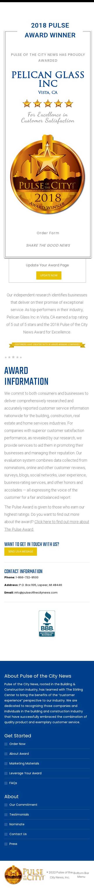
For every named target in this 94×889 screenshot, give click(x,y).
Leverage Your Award (25, 773)
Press (13, 844)
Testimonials (19, 814)
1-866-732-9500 (27, 577)
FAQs (13, 783)
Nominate (16, 824)
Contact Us (18, 834)
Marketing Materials (24, 763)
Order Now (17, 744)
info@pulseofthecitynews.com (35, 592)
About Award (19, 753)
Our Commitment (23, 805)
